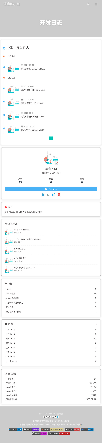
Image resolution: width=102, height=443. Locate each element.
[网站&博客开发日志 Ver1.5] (13, 115)
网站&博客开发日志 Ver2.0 (33, 103)
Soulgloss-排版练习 (21, 229)
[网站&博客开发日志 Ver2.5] (13, 88)
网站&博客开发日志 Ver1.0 (33, 130)
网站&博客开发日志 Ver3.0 (33, 69)
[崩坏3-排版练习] (8, 260)
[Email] (48, 194)
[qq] (43, 194)
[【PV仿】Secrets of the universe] (8, 241)
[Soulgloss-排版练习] (8, 231)
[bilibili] (53, 194)
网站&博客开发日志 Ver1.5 (32, 116)
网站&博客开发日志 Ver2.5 (33, 90)
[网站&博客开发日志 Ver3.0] (13, 67)
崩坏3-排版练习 (20, 258)
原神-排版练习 (19, 248)
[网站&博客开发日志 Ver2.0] (13, 101)
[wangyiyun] (59, 194)
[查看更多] (96, 324)
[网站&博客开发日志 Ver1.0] (13, 128)
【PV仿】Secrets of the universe (27, 239)
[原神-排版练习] (8, 250)
